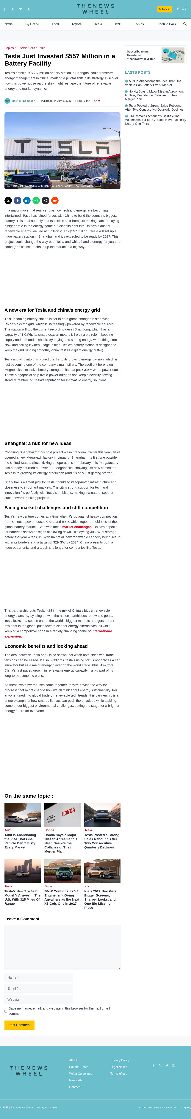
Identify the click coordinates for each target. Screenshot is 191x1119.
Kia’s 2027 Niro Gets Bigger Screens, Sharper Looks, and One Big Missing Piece (100, 899)
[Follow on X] (13, 9)
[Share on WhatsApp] (36, 200)
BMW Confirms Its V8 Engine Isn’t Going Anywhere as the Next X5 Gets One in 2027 (61, 897)
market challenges (77, 527)
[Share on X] (8, 200)
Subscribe (164, 9)
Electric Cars (166, 24)
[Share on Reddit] (55, 200)
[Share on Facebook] (17, 200)
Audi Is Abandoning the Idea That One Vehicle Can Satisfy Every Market (20, 841)
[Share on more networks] (45, 200)
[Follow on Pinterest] (21, 9)
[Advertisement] (62, 280)
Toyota (77, 24)
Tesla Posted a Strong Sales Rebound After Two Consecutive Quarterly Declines (101, 841)
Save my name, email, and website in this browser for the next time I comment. (59, 1011)
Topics (139, 24)
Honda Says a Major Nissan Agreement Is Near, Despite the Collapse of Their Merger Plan (60, 843)
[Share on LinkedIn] (27, 200)
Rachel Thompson (23, 100)
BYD (118, 24)
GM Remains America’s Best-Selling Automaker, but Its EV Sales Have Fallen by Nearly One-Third (155, 119)
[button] (185, 24)
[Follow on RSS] (28, 9)
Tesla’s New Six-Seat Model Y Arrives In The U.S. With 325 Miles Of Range (22, 897)
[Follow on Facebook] (5, 9)
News (8, 24)
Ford (55, 24)
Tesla (98, 24)
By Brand (32, 24)
